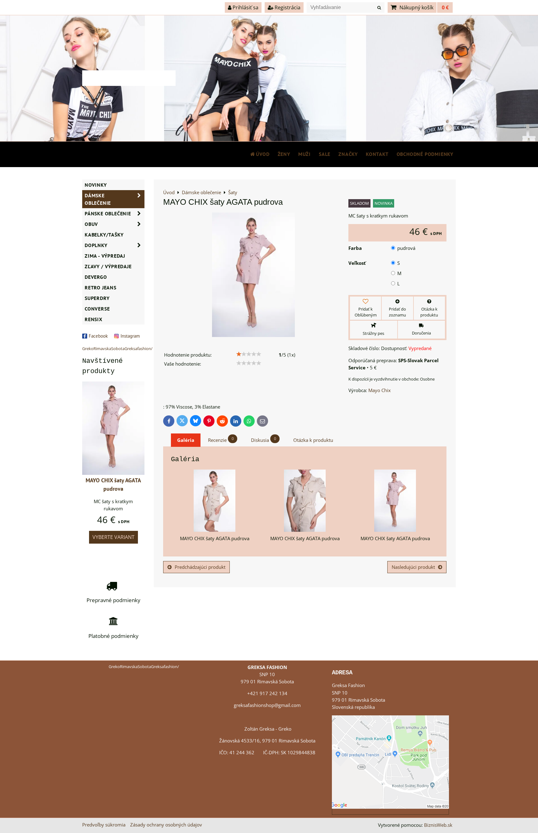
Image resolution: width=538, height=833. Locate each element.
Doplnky (96, 245)
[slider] (248, 354)
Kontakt (377, 154)
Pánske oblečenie (108, 213)
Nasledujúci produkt (413, 567)
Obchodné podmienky (425, 154)
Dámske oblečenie (98, 199)
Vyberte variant (113, 537)
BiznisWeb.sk (438, 825)
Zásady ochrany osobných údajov (166, 824)
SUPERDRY (97, 298)
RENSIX (93, 319)
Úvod (262, 154)
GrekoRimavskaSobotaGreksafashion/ (117, 348)
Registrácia (286, 7)
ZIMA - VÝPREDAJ (105, 256)
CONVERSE (97, 309)
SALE (324, 154)
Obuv (91, 224)
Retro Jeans (100, 287)
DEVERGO (96, 277)
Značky (348, 154)
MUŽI (304, 154)
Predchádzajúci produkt (200, 567)
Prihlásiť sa (244, 7)
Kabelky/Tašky (104, 235)
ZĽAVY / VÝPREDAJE (108, 266)
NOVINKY (96, 185)
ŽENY (284, 154)
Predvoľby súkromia (103, 824)
